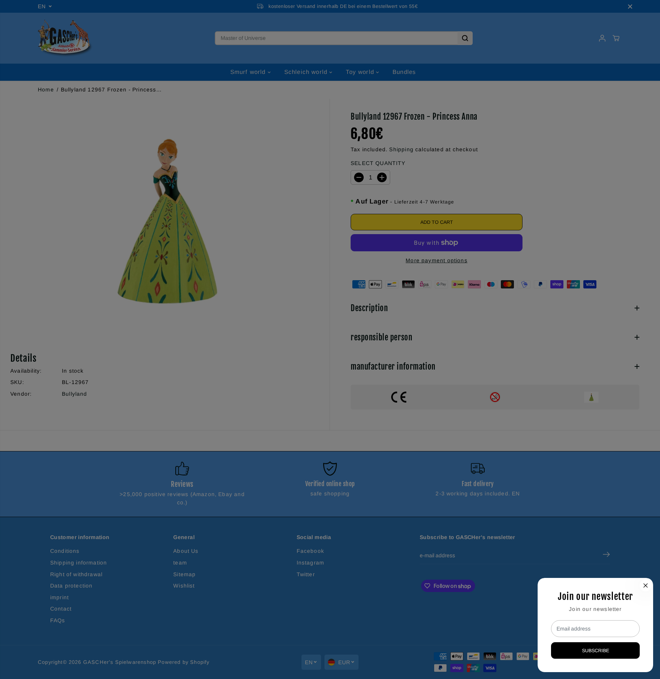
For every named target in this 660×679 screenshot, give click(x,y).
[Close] (645, 585)
